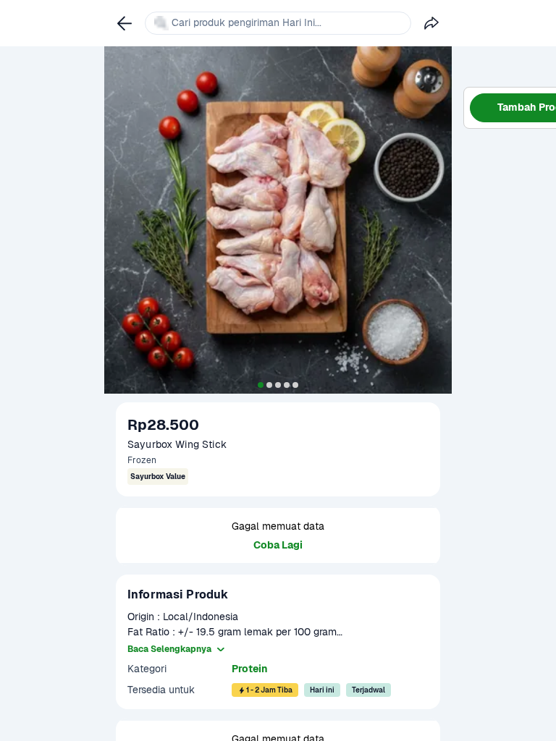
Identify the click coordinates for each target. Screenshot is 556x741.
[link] (124, 23)
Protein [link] (250, 668)
